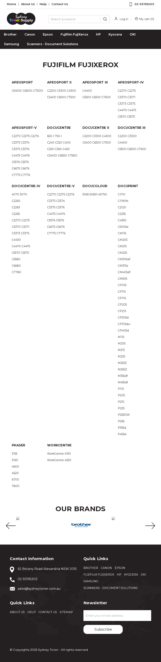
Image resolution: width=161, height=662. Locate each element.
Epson (48, 34)
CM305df (124, 259)
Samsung (11, 44)
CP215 (122, 311)
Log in (124, 19)
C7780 (16, 272)
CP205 (122, 304)
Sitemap (66, 612)
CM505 (122, 278)
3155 (14, 453)
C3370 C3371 (126, 97)
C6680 (16, 265)
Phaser (18, 445)
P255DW (124, 415)
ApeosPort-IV (131, 82)
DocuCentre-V (61, 186)
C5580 (16, 259)
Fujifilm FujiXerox (74, 34)
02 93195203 (144, 4)
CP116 (122, 298)
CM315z (123, 265)
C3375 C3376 (20, 149)
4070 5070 (19, 194)
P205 (121, 395)
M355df (123, 376)
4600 (15, 466)
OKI (133, 34)
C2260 (16, 201)
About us (28, 4)
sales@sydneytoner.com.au (39, 589)
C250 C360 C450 (58, 149)
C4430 (16, 240)
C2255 (122, 214)
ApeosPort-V (24, 128)
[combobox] (79, 19)
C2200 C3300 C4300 (61, 90)
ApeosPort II (59, 82)
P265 (121, 421)
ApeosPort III (95, 82)
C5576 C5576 (20, 162)
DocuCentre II (95, 128)
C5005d (123, 227)
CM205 (122, 240)
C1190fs (123, 201)
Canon (30, 34)
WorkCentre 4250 (59, 460)
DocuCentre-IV (26, 186)
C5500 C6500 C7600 (96, 97)
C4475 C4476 (21, 155)
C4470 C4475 (127, 110)
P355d (122, 427)
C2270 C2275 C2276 (25, 136)
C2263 (16, 207)
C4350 (122, 220)
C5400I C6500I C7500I (27, 90)
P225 (121, 408)
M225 (121, 356)
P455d (122, 434)
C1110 (121, 194)
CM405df (124, 272)
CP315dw (124, 324)
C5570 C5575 (126, 116)
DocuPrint (128, 186)
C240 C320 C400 (59, 142)
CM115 (122, 233)
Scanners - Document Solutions (52, 44)
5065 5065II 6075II (94, 194)
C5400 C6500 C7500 (61, 97)
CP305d (123, 317)
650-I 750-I (54, 136)
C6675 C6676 (20, 168)
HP (98, 34)
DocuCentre (59, 128)
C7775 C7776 (21, 175)
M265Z (122, 369)
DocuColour (94, 186)
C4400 (87, 90)
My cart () (146, 19)
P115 (121, 389)
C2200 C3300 (127, 136)
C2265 (16, 214)
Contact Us (59, 4)
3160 (15, 460)
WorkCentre (59, 445)
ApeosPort (22, 82)
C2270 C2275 (127, 90)
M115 (121, 337)
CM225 (122, 253)
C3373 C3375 (126, 103)
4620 (15, 473)
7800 (15, 486)
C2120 (122, 207)
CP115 (122, 291)
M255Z (122, 363)
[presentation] (11, 525)
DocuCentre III (132, 128)
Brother (10, 34)
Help (43, 4)
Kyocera (115, 34)
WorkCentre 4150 (59, 453)
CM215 (122, 246)
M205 (121, 343)
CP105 (122, 285)
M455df (123, 382)
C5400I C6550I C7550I (62, 155)
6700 (15, 479)
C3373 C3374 (20, 142)
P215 (121, 402)
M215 (121, 350)
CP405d (123, 330)
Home (11, 4)
